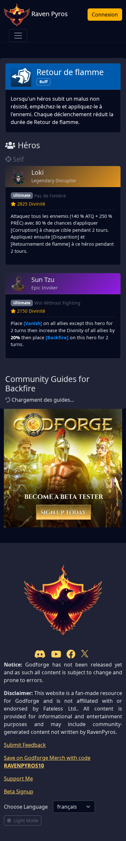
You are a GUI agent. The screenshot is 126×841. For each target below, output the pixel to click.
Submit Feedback (25, 744)
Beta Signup (18, 791)
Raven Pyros (49, 13)
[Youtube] (56, 654)
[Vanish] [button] (33, 323)
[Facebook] (71, 654)
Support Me (18, 778)
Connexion (105, 14)
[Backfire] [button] (57, 337)
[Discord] (40, 654)
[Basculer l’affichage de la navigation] (18, 35)
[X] (84, 654)
